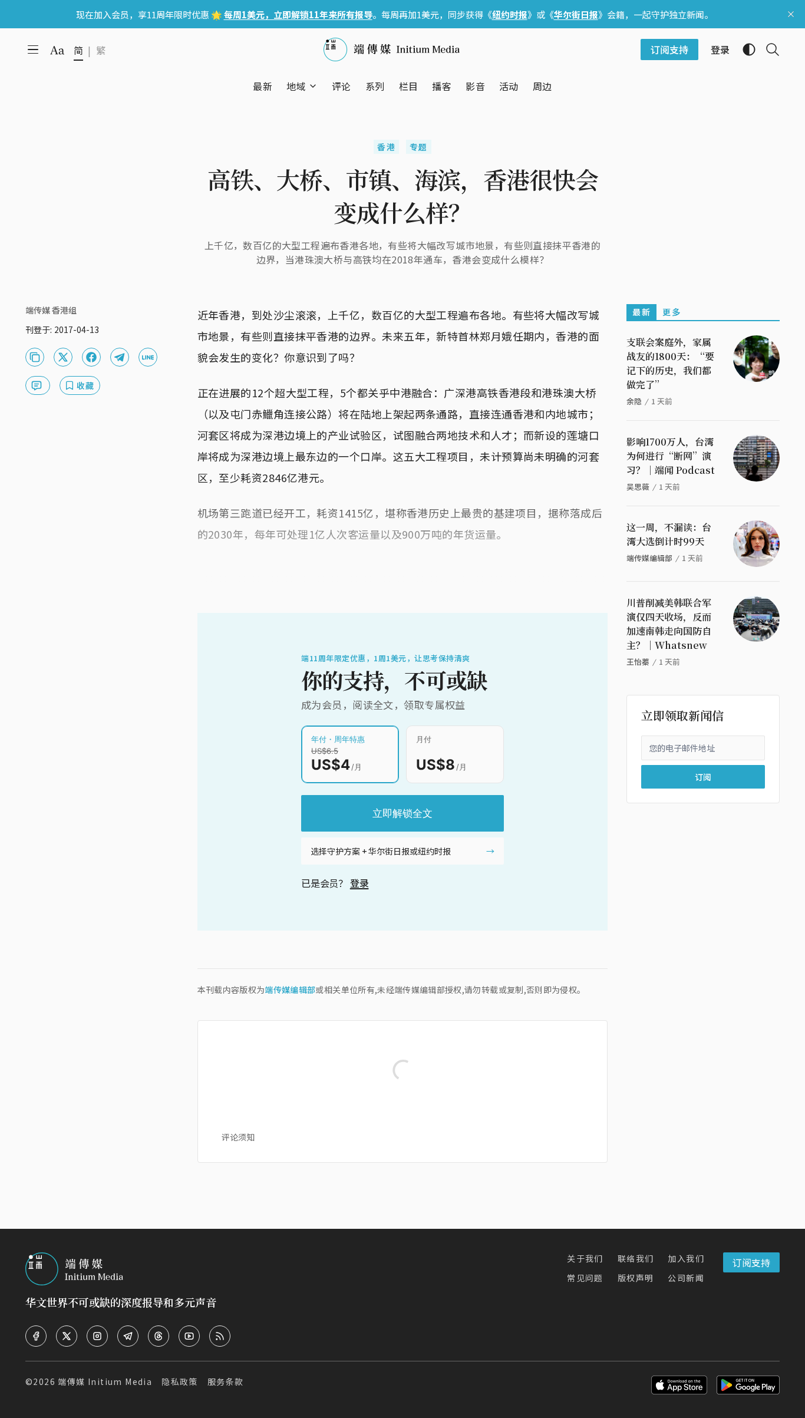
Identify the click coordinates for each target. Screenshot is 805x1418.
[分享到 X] (63, 357)
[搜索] (768, 49)
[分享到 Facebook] (91, 357)
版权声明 (636, 1278)
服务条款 (225, 1381)
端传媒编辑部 (290, 989)
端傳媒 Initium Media (105, 1381)
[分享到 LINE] (147, 357)
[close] (790, 14)
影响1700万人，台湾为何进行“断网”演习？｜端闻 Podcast (670, 456)
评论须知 (238, 1137)
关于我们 (585, 1258)
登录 (359, 883)
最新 (641, 312)
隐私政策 (179, 1381)
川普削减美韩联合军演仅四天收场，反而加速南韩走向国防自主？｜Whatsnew (668, 624)
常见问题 (585, 1278)
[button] (296, 86)
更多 (671, 312)
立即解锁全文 (402, 813)
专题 (419, 147)
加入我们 (686, 1258)
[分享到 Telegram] (119, 357)
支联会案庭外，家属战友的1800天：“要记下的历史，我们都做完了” (670, 363)
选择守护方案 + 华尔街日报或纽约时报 (381, 851)
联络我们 (636, 1258)
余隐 (634, 401)
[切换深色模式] (744, 49)
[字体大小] (57, 50)
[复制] (34, 357)
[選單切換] (313, 86)
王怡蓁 (637, 661)
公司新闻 (686, 1278)
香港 (386, 147)
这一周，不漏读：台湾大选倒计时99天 (668, 534)
